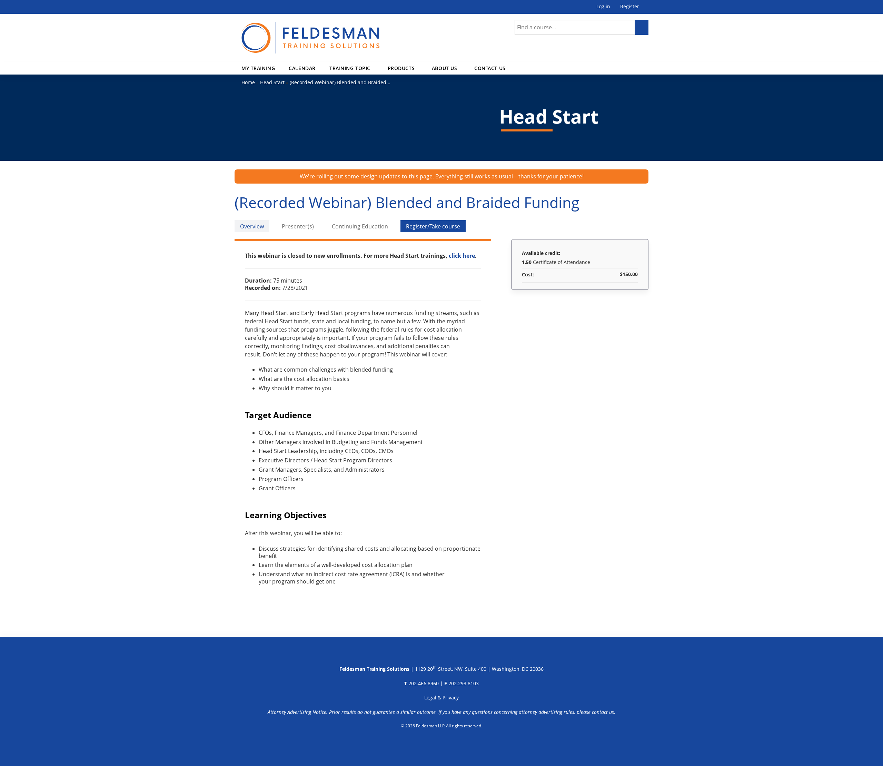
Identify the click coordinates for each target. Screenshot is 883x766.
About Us (444, 68)
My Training (258, 68)
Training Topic (349, 68)
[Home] (310, 33)
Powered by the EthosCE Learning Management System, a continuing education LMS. (442, 743)
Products (401, 68)
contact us (603, 712)
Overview (252, 226)
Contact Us (490, 68)
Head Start (272, 82)
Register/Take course (433, 226)
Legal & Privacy (441, 697)
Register (629, 6)
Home (248, 82)
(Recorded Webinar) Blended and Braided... (340, 82)
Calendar (302, 68)
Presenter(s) (298, 226)
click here (462, 255)
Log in (603, 6)
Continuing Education (360, 226)
